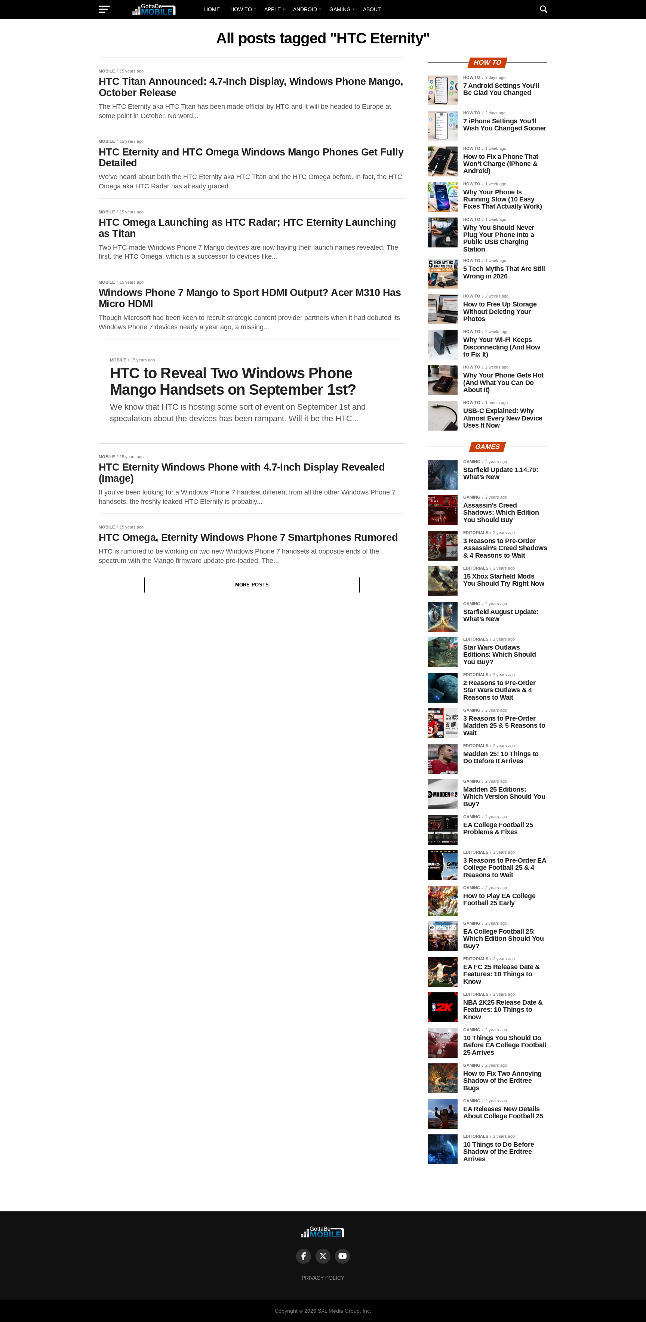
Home (212, 9)
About (372, 9)
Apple (272, 9)
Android (305, 9)
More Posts (252, 585)
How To (241, 9)
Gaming (340, 9)
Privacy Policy (323, 1278)
